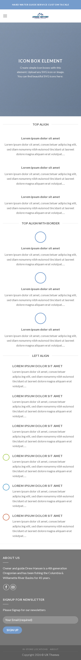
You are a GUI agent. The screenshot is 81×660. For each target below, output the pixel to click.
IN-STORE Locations (35, 649)
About (54, 649)
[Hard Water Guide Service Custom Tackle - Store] (40, 16)
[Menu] (5, 15)
